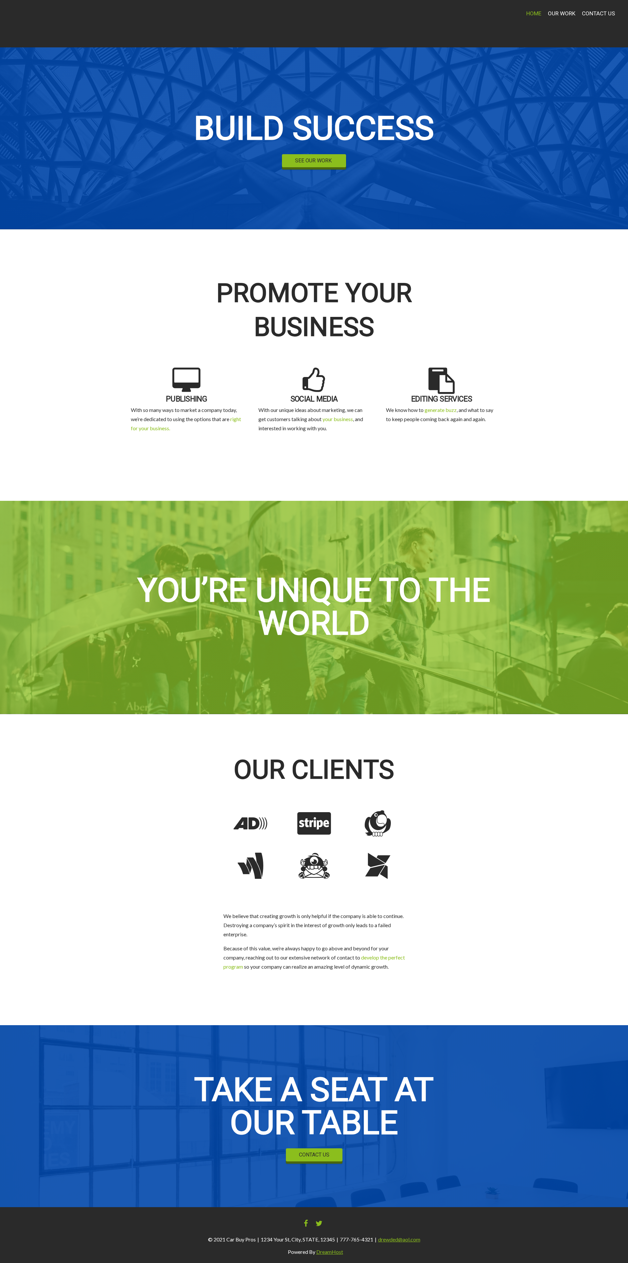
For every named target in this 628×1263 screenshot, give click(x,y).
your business (338, 419)
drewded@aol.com (399, 1239)
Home (533, 13)
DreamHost (329, 1252)
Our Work (561, 13)
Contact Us (598, 13)
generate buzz (441, 410)
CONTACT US (314, 1155)
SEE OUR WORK (314, 161)
